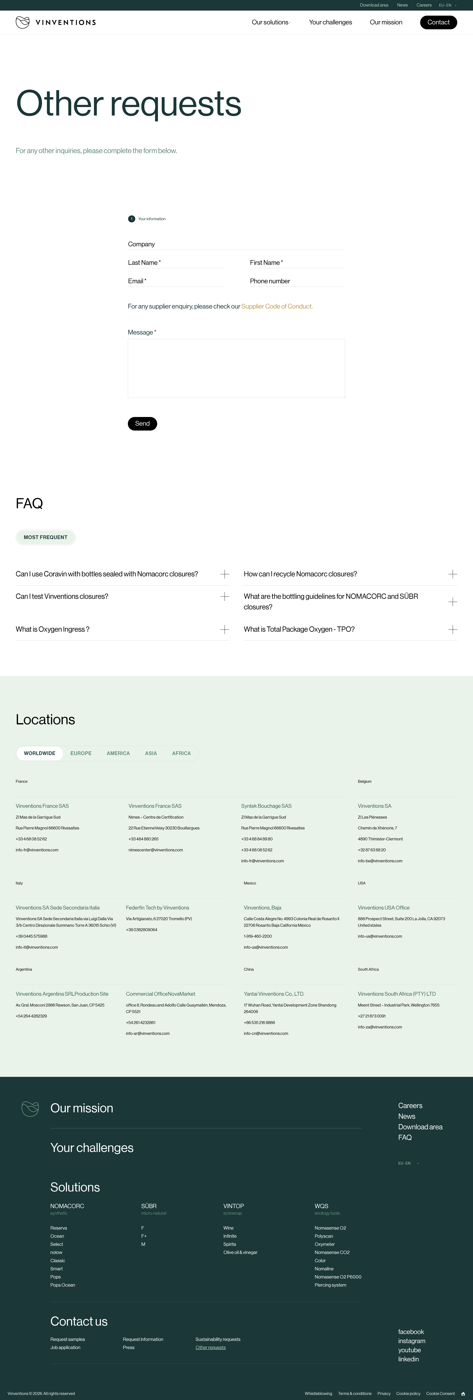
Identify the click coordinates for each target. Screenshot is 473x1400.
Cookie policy (408, 1394)
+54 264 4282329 (31, 1016)
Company (141, 244)
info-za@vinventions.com (380, 1027)
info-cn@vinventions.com (266, 1034)
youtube (409, 1350)
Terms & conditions (355, 1394)
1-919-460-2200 (258, 936)
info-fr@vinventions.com (37, 850)
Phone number (270, 281)
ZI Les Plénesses (372, 817)
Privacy (384, 1394)
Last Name (144, 263)
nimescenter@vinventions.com (156, 850)
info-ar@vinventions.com (148, 1034)
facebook (411, 1332)
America (118, 753)
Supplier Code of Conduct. (277, 306)
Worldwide (40, 753)
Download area (420, 1127)
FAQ (405, 1137)
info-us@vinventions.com (266, 947)
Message (142, 332)
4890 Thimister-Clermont (380, 839)
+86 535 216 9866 (259, 1023)
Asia (151, 753)
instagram (411, 1341)
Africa (181, 753)
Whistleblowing (318, 1394)
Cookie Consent (440, 1394)
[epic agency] (463, 1394)
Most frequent (46, 537)
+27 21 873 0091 (372, 1016)
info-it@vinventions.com (37, 947)
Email (137, 281)
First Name (266, 263)
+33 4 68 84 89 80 (257, 839)
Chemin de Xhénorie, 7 (377, 828)
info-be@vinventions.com (380, 861)
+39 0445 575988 (31, 936)
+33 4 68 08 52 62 (31, 839)
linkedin (408, 1359)
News (406, 1116)
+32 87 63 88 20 (372, 850)
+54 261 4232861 (140, 1023)
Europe (81, 753)
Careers (410, 1105)
